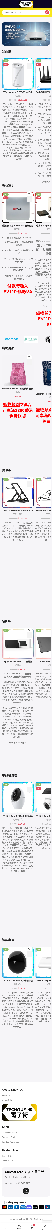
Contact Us (7, 1100)
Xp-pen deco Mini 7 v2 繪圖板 (18, 661)
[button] (29, 66)
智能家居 (18, 984)
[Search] (47, 12)
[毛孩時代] (30, 339)
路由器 (18, 96)
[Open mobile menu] (3, 4)
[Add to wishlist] (29, 60)
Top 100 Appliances (10, 1142)
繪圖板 (18, 665)
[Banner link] (26, 34)
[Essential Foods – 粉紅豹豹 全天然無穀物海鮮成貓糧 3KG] (18, 370)
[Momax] (11, 339)
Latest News (7, 1161)
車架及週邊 (18, 514)
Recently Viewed (9, 1132)
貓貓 (18, 392)
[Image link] (19, 1112)
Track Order (7, 1156)
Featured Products (10, 1137)
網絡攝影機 (18, 819)
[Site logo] (26, 4)
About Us (6, 1095)
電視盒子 (18, 229)
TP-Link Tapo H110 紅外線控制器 (17, 980)
